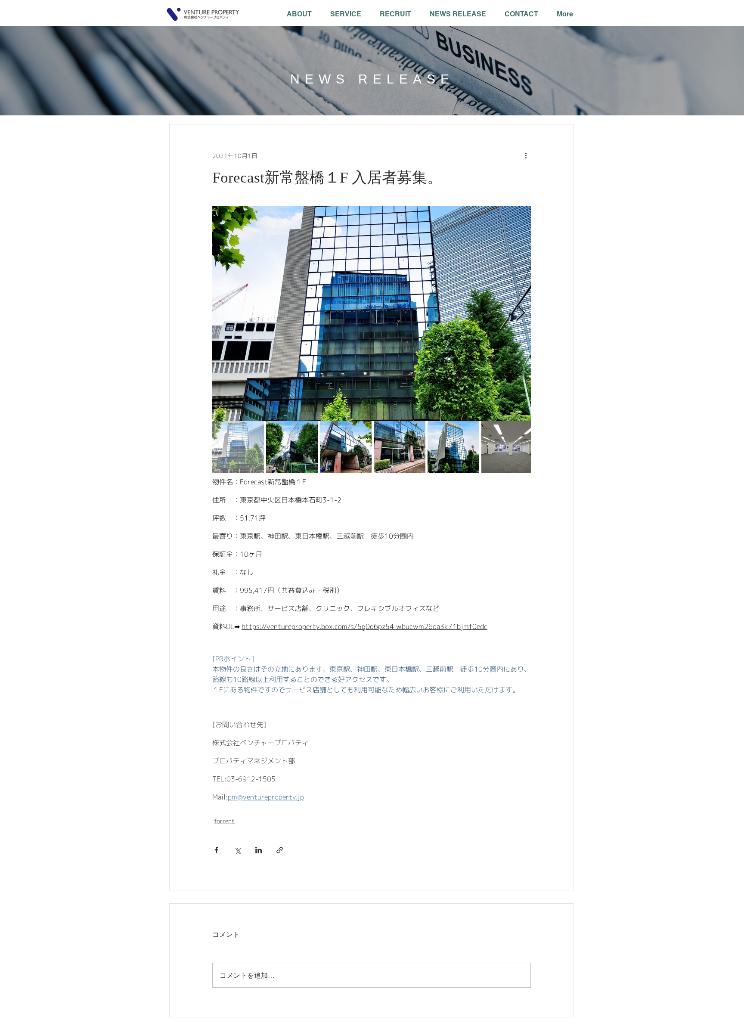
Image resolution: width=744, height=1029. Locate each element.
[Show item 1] (238, 447)
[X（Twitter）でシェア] (237, 850)
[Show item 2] (292, 447)
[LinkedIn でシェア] (258, 850)
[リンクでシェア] (280, 850)
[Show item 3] (346, 447)
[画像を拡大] (371, 313)
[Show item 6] (507, 447)
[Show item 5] (453, 447)
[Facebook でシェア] (216, 850)
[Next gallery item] (521, 313)
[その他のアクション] (526, 155)
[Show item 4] (399, 447)
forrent (224, 821)
